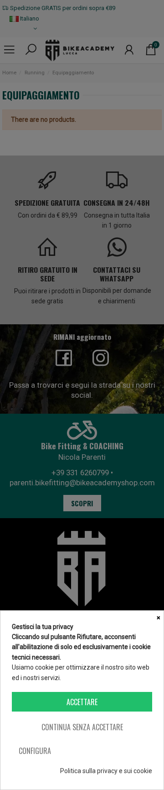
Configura (35, 750)
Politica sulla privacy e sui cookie (106, 770)
